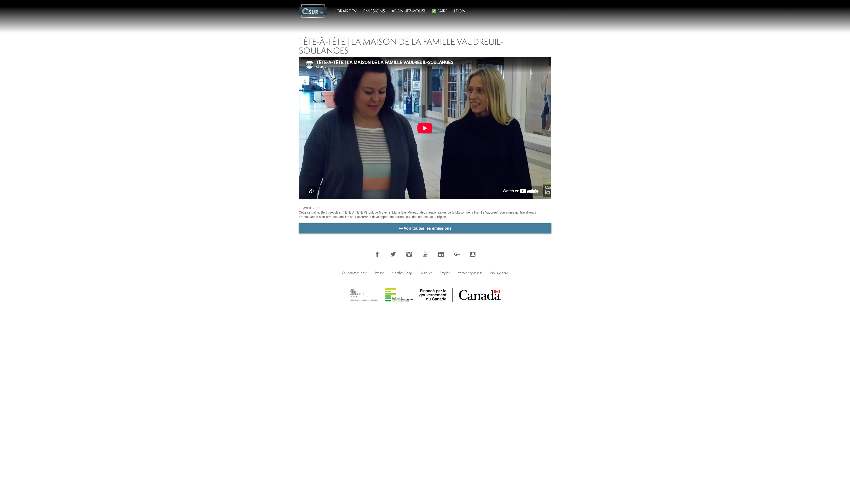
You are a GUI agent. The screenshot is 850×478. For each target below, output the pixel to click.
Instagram (409, 254)
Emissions (374, 11)
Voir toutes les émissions (427, 228)
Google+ (456, 254)
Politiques (425, 272)
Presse (379, 272)
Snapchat (472, 254)
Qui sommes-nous (354, 272)
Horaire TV (345, 11)
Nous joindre (499, 272)
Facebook (377, 254)
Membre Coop (402, 272)
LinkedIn (440, 254)
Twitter (393, 254)
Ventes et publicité (470, 272)
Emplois (445, 272)
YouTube (425, 254)
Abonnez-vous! (408, 11)
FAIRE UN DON (451, 11)
